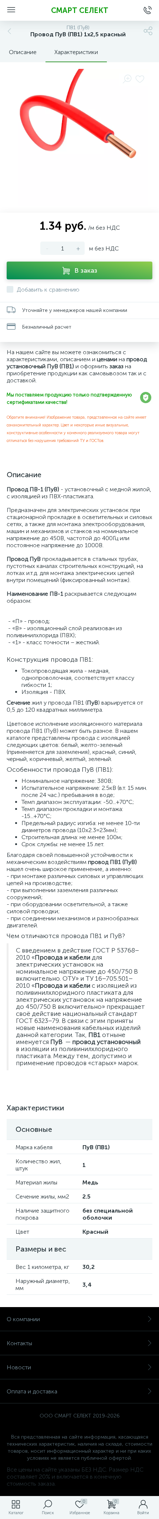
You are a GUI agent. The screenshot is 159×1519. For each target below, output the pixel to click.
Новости (19, 1367)
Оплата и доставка (32, 1391)
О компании (23, 1319)
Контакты (19, 1343)
